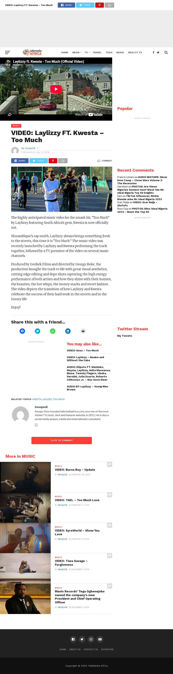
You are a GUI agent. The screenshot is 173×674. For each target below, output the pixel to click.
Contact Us (91, 649)
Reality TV (135, 52)
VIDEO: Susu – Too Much (83, 350)
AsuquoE (30, 148)
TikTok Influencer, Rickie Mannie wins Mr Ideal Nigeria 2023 (139, 198)
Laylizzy (47, 399)
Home (64, 52)
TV (86, 52)
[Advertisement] (86, 23)
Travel (97, 52)
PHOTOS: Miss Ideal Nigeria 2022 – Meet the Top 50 (142, 210)
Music (120, 52)
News (76, 52)
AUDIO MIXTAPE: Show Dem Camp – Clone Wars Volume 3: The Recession (142, 180)
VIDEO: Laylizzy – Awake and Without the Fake (85, 359)
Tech (109, 52)
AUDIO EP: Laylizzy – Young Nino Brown (87, 388)
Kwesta (36, 399)
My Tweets (124, 335)
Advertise (107, 649)
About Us (75, 649)
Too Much (59, 399)
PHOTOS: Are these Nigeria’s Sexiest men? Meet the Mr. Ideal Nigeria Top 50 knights (140, 189)
